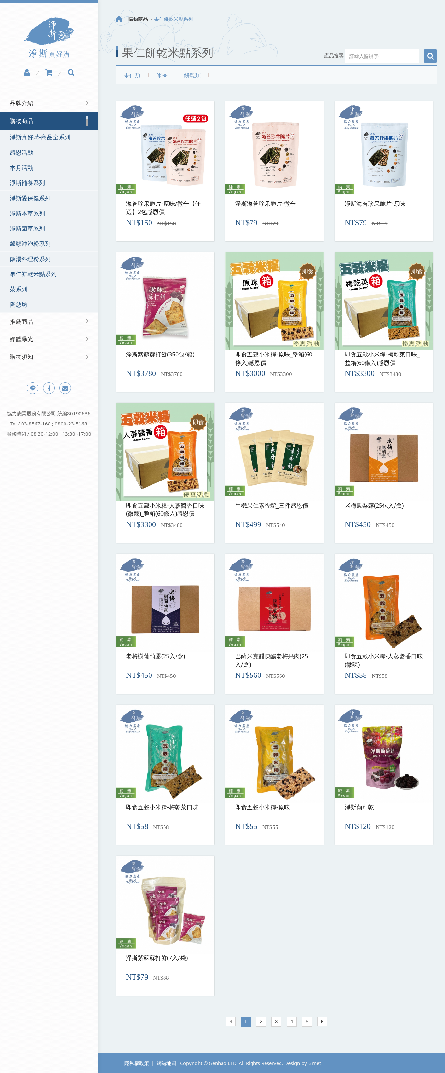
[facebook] (49, 388)
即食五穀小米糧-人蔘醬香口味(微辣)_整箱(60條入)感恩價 (165, 509)
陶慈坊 (18, 304)
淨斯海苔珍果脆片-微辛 (265, 203)
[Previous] (231, 1021)
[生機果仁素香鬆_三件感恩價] (274, 452)
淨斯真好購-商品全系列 (40, 137)
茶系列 (18, 289)
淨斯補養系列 (27, 183)
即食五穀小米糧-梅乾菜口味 (162, 807)
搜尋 (430, 56)
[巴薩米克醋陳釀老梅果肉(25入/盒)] (274, 603)
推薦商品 (21, 321)
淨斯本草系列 (27, 213)
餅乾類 (192, 75)
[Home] (119, 19)
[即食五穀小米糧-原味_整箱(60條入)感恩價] (274, 301)
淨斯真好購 (49, 37)
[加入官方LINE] (32, 388)
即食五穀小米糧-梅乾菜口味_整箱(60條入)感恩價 (382, 358)
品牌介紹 (21, 103)
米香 (162, 75)
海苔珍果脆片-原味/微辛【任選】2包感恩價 (163, 208)
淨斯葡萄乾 (359, 807)
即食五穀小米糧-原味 (262, 807)
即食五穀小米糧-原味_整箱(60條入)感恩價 (273, 358)
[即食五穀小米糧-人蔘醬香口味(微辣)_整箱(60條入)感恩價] (165, 452)
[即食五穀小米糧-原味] (274, 754)
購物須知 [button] (21, 356)
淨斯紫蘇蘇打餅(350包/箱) (160, 354)
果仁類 (132, 75)
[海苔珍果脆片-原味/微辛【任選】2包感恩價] (165, 150)
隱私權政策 (136, 1063)
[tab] (49, 103)
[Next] (322, 1021)
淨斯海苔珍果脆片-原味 (375, 203)
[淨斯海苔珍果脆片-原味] (384, 150)
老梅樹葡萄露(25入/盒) (155, 656)
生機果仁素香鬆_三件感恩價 (271, 505)
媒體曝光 (21, 339)
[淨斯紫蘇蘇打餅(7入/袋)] (165, 905)
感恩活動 (21, 152)
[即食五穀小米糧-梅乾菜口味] (165, 754)
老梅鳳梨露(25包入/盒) (374, 505)
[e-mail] (65, 388)
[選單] (104, 6)
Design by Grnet (302, 1063)
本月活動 (21, 168)
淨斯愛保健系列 (30, 198)
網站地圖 (166, 1063)
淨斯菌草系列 (27, 228)
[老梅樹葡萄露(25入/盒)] (165, 603)
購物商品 (138, 19)
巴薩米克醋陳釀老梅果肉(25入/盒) (271, 660)
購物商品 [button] (21, 121)
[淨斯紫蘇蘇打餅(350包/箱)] (165, 301)
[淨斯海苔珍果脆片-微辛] (274, 150)
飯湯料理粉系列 (30, 259)
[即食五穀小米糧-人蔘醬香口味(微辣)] (384, 603)
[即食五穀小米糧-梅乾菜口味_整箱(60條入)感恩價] (384, 301)
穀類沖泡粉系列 (30, 243)
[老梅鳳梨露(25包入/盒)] (384, 452)
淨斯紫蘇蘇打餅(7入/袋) (157, 958)
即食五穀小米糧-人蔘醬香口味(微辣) (384, 660)
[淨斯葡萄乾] (384, 754)
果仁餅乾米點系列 (33, 274)
